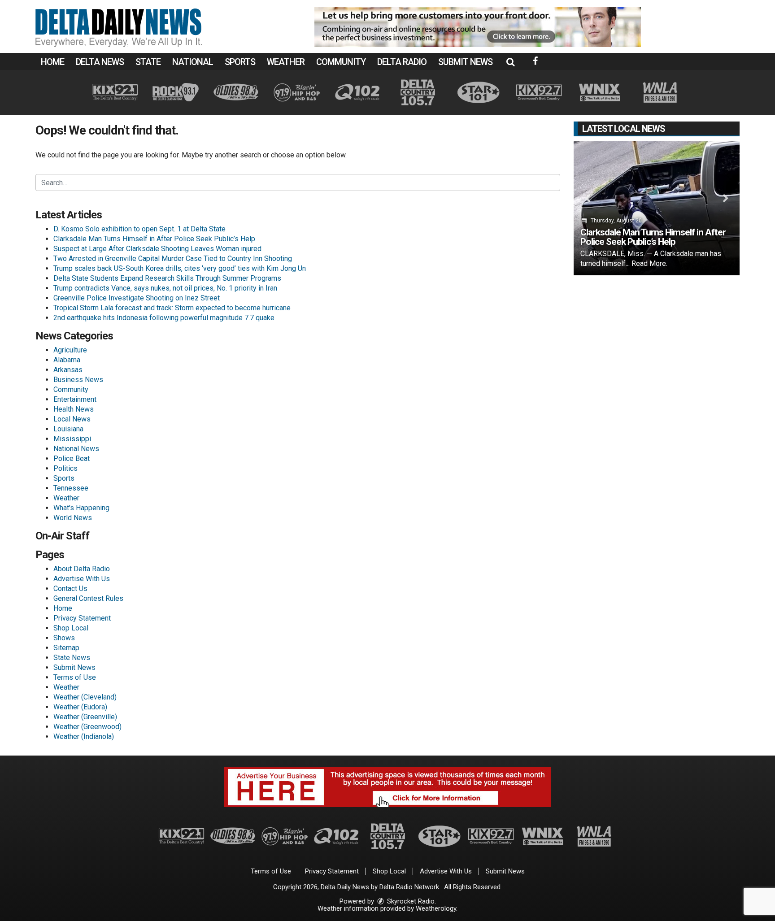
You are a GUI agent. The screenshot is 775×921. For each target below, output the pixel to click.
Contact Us (70, 588)
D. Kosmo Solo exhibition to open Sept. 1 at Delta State (139, 229)
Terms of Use (74, 677)
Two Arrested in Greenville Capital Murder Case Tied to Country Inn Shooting (172, 258)
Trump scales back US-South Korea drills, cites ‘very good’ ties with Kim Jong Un (179, 268)
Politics (65, 468)
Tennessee (70, 488)
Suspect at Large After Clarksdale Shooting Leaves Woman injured (157, 248)
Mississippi (72, 438)
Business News (78, 379)
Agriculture (70, 350)
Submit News (465, 61)
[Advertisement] (477, 27)
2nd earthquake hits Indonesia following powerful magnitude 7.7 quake (163, 317)
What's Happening (81, 508)
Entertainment (74, 399)
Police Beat (71, 458)
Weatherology (436, 908)
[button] (510, 61)
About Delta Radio (81, 569)
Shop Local (70, 628)
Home (52, 61)
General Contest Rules (88, 598)
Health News (73, 409)
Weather (286, 61)
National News (76, 448)
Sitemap (66, 647)
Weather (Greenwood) (87, 726)
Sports (240, 61)
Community (341, 61)
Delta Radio (402, 61)
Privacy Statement (82, 618)
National (192, 61)
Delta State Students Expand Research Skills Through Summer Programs (167, 278)
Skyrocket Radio (410, 901)
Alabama (66, 360)
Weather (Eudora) (80, 707)
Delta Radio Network (409, 887)
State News (71, 657)
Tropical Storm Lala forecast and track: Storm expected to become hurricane (172, 308)
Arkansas (68, 369)
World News (72, 517)
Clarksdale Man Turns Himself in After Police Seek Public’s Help (154, 239)
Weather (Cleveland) (85, 697)
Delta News (100, 61)
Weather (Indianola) (83, 736)
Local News (72, 419)
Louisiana (68, 429)
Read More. (649, 263)
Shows (64, 638)
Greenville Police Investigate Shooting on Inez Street (136, 298)
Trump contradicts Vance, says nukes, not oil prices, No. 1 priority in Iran (165, 288)
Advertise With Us (81, 578)
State (148, 61)
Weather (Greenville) (85, 716)
